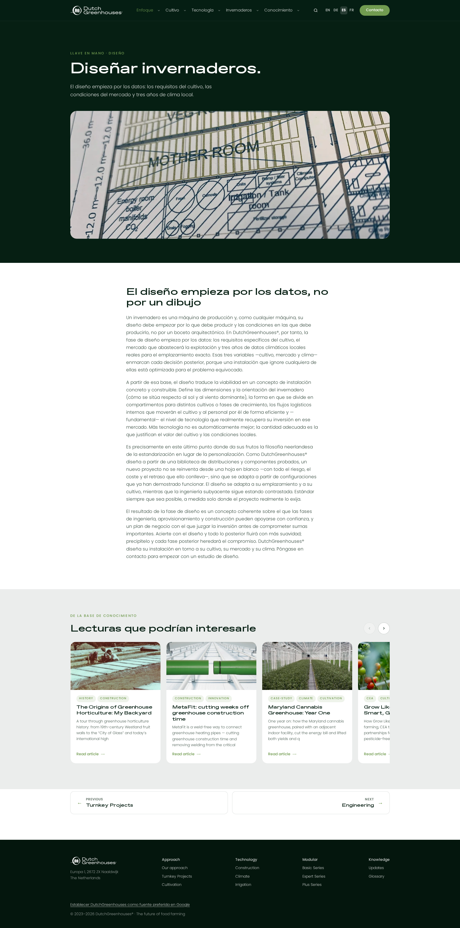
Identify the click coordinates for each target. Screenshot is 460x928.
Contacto (374, 10)
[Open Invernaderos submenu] (257, 10)
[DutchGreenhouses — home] (96, 10)
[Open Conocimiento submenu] (298, 10)
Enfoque (145, 10)
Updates (376, 868)
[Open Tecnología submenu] (219, 10)
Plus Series (312, 885)
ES (344, 10)
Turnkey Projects (177, 876)
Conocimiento (278, 10)
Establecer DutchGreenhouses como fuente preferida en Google (130, 905)
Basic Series (313, 868)
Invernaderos (239, 10)
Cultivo (172, 10)
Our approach (175, 868)
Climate (242, 876)
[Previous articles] (369, 628)
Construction (247, 868)
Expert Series (313, 876)
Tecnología (202, 10)
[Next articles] (384, 628)
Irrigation (243, 885)
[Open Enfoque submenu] (158, 10)
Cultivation (172, 885)
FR (352, 10)
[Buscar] (316, 10)
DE (336, 10)
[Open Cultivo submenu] (184, 10)
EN (328, 10)
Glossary (376, 876)
